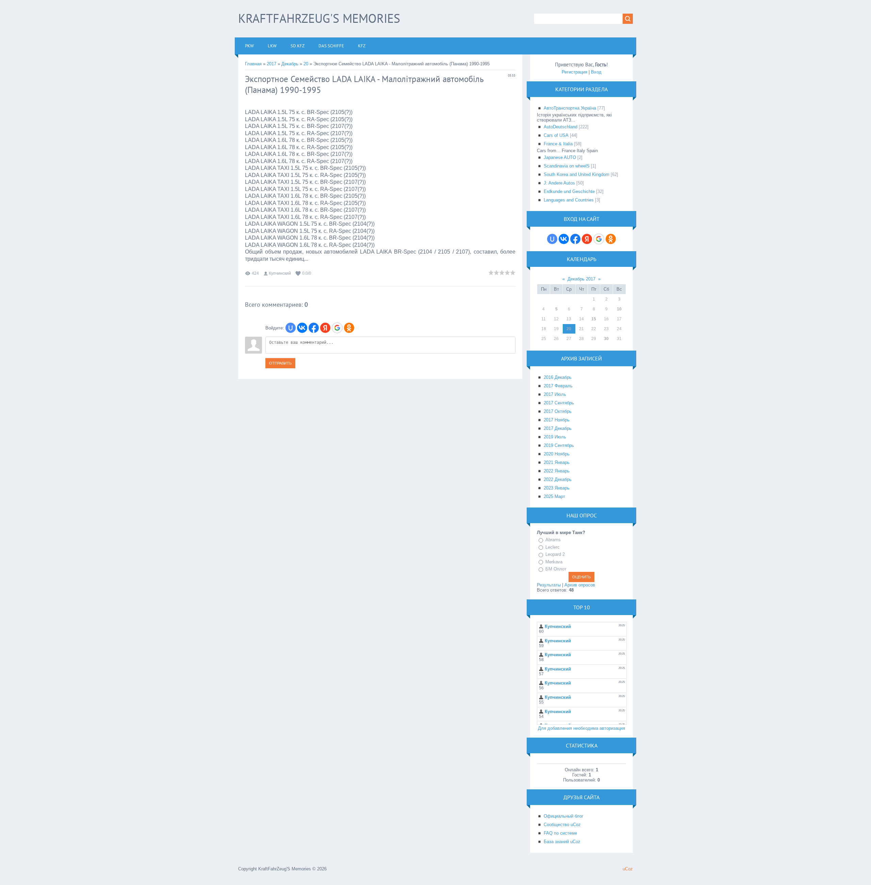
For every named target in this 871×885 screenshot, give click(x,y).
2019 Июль (555, 436)
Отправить (280, 363)
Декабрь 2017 (581, 278)
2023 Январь (557, 487)
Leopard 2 (555, 554)
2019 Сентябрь (559, 445)
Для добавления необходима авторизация (581, 728)
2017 (271, 63)
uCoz (628, 868)
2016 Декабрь (558, 377)
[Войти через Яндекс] (325, 328)
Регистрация (574, 72)
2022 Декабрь (558, 479)
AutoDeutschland (560, 126)
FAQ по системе (560, 833)
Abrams (553, 539)
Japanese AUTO (560, 157)
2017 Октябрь (558, 411)
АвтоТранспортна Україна (570, 108)
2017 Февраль (558, 385)
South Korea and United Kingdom (576, 174)
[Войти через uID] (290, 328)
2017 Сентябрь (559, 402)
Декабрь (289, 63)
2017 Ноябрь (557, 419)
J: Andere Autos (559, 183)
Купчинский (280, 273)
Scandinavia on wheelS (567, 165)
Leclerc (552, 547)
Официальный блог (564, 816)
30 (606, 338)
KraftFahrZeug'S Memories (319, 18)
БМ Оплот (555, 569)
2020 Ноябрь (557, 453)
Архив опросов (579, 585)
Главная (253, 63)
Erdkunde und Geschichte (569, 191)
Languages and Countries (569, 200)
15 (593, 319)
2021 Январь (557, 462)
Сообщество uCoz (562, 824)
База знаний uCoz (562, 841)
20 (305, 63)
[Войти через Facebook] (314, 328)
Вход (596, 72)
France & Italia (558, 143)
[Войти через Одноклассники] (349, 328)
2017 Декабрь (558, 428)
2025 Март (554, 496)
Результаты (549, 585)
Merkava (553, 561)
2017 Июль (555, 394)
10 (619, 309)
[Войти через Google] (337, 327)
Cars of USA (556, 135)
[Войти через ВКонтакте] (302, 328)
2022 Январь (557, 470)
